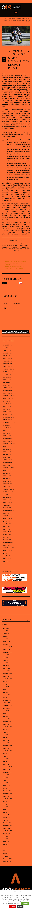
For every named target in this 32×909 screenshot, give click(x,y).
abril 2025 (6, 382)
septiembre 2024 (7, 395)
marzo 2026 (6, 358)
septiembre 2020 (7, 489)
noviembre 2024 (7, 390)
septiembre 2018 (7, 547)
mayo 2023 (6, 430)
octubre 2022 (6, 441)
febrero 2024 (6, 414)
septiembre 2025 (7, 369)
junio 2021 (5, 473)
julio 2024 (5, 401)
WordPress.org (7, 861)
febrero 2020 (6, 505)
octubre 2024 (6, 393)
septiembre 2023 (7, 422)
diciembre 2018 (7, 539)
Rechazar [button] (12, 906)
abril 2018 (5, 561)
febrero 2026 (6, 361)
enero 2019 (6, 537)
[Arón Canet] (11, 7)
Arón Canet (18, 18)
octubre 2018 (6, 545)
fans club (10, 245)
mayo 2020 (6, 499)
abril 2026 (6, 355)
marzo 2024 (6, 411)
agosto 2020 (6, 491)
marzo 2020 (6, 502)
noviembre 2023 (7, 417)
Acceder (5, 853)
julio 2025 (6, 374)
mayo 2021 (6, 475)
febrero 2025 (6, 387)
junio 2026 (6, 350)
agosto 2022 (6, 446)
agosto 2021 (6, 470)
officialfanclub (12, 249)
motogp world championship (16, 247)
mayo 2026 (6, 353)
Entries (6, 856)
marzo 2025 (6, 385)
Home (13, 18)
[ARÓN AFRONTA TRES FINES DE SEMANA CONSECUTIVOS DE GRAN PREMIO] (16, 36)
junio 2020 (6, 497)
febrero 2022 (6, 459)
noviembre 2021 (7, 462)
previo (19, 249)
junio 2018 (5, 555)
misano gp (22, 245)
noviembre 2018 (7, 542)
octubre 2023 (6, 419)
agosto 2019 (6, 518)
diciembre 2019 (7, 507)
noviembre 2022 (7, 438)
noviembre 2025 (7, 363)
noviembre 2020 (7, 483)
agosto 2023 (6, 425)
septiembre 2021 (7, 467)
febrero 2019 (6, 534)
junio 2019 (6, 523)
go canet (16, 245)
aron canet (25, 244)
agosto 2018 (6, 550)
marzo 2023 (6, 435)
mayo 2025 (6, 379)
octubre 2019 (6, 513)
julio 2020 (6, 494)
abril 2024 (6, 409)
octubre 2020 (6, 486)
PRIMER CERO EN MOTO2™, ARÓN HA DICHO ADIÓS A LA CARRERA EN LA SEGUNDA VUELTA (14, 268)
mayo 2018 (6, 558)
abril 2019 (5, 529)
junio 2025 (6, 377)
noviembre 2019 (7, 510)
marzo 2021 (6, 481)
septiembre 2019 (7, 515)
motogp (4, 247)
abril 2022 (6, 454)
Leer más (20, 906)
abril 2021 (5, 478)
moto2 (27, 245)
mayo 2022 (6, 451)
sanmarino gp (25, 249)
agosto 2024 (6, 398)
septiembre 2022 (7, 443)
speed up (16, 250)
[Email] (5, 308)
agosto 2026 (6, 345)
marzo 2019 (6, 531)
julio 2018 (5, 553)
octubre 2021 (6, 465)
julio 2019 (5, 521)
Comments (7, 859)
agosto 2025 (6, 371)
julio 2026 (6, 347)
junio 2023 (6, 427)
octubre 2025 (6, 366)
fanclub (4, 245)
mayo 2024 (6, 406)
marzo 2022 (6, 457)
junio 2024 (6, 403)
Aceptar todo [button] (25, 903)
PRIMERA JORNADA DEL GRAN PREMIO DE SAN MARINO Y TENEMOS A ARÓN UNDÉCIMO (15, 263)
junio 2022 (6, 449)
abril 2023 (5, 433)
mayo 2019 (6, 526)
